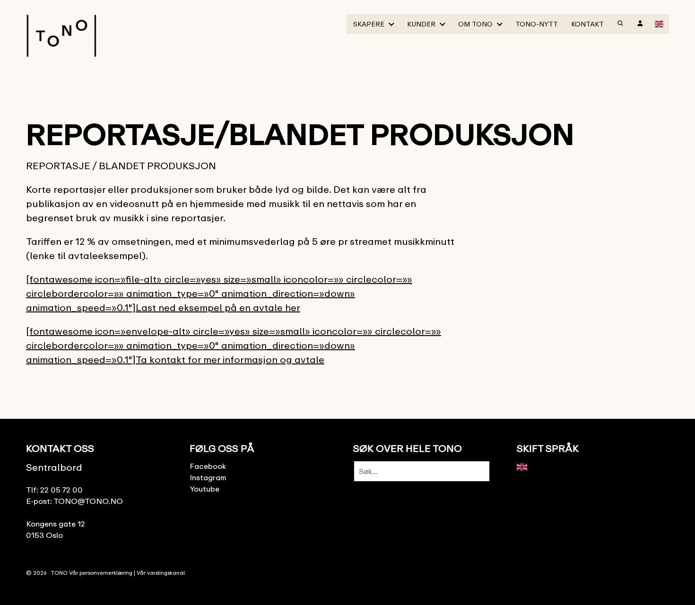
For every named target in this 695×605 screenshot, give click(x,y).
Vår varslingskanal (161, 573)
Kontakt (587, 24)
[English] (659, 23)
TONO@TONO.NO (88, 501)
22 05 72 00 (61, 489)
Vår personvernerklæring (100, 573)
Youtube (204, 488)
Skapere (368, 24)
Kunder (421, 24)
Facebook (208, 466)
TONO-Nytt (536, 24)
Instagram (208, 477)
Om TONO (475, 24)
